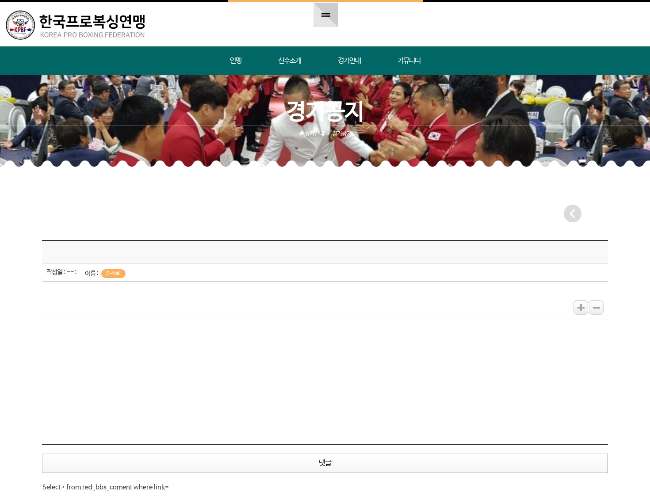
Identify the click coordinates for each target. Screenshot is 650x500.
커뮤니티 (409, 61)
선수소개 (289, 61)
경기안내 (349, 61)
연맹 (235, 61)
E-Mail (113, 273)
